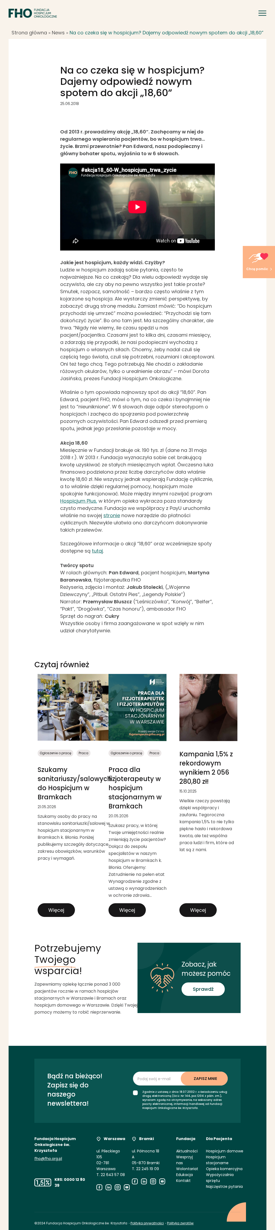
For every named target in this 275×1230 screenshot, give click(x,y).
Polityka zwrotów (180, 1223)
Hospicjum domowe (224, 1151)
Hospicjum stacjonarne (217, 1160)
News (58, 32)
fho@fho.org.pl (48, 1158)
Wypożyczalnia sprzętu (220, 1177)
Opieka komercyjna (224, 1168)
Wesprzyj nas (184, 1160)
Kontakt (183, 1180)
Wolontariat (187, 1168)
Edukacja (184, 1174)
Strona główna (29, 32)
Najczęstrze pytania (224, 1186)
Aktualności (187, 1151)
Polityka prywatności (147, 1223)
